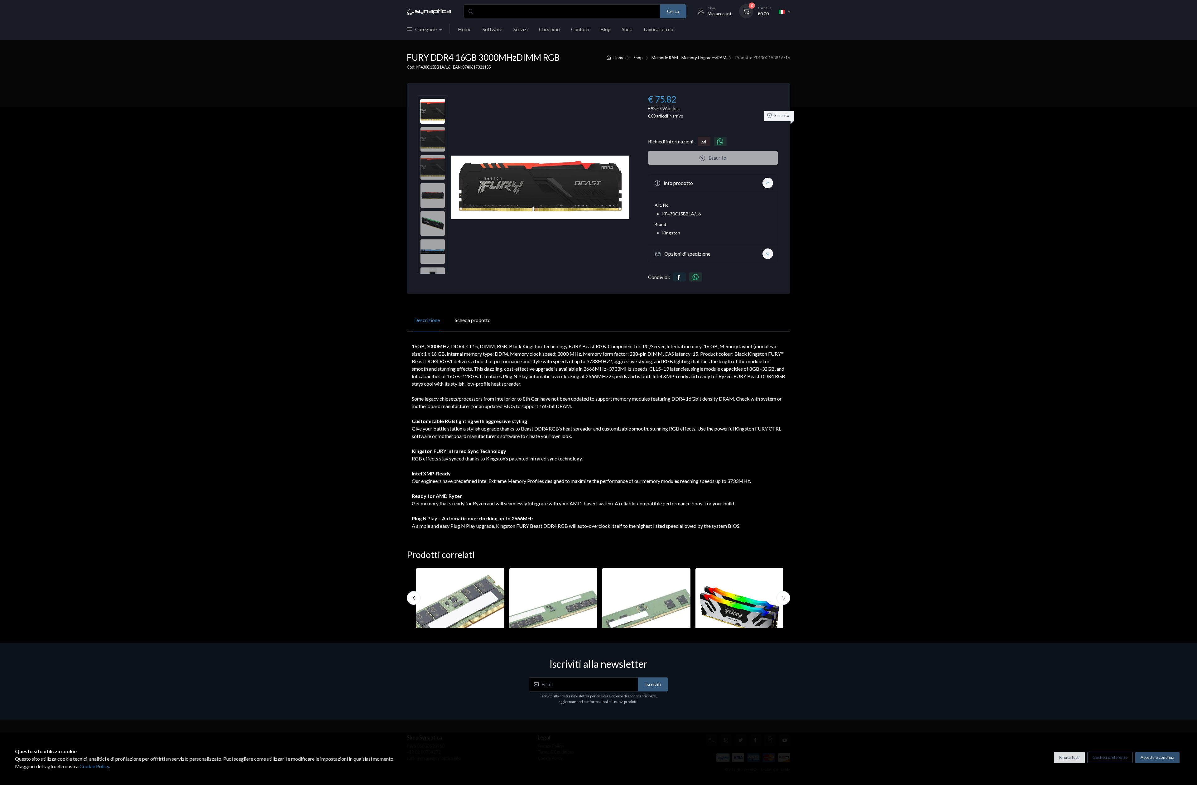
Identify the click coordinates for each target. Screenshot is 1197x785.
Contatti (580, 29)
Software (492, 29)
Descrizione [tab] (427, 320)
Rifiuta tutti (1069, 757)
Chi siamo (549, 29)
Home (464, 29)
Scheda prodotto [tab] (473, 320)
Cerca (673, 11)
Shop (627, 29)
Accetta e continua (1157, 757)
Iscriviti (653, 684)
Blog (605, 29)
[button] (712, 183)
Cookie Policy (94, 766)
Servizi (520, 29)
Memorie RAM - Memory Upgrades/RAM (688, 57)
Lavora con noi (659, 29)
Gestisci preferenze (1110, 757)
